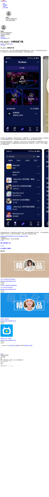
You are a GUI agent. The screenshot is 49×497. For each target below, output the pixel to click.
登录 (2, 353)
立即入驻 (3, 36)
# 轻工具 (14, 236)
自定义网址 (5, 7)
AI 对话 (6, 355)
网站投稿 (5, 4)
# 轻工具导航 (25, 236)
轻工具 (11, 44)
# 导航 (6, 236)
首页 (4, 3)
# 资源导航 (9, 236)
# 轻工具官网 (19, 236)
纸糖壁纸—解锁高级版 (5, 318)
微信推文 (5, 38)
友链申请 (26, 345)
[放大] (2, 357)
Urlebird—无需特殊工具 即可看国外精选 (8, 279)
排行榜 (4, 6)
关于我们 (30, 345)
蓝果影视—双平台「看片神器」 (6, 338)
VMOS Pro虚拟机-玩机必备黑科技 (7, 287)
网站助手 (2, 355)
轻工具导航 (11, 345)
